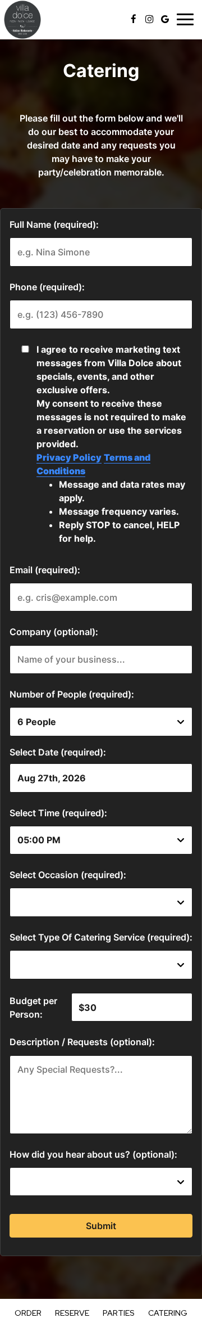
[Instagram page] (149, 19)
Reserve (72, 1313)
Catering (167, 1313)
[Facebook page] (133, 19)
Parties (119, 1313)
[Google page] (165, 19)
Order (28, 1313)
